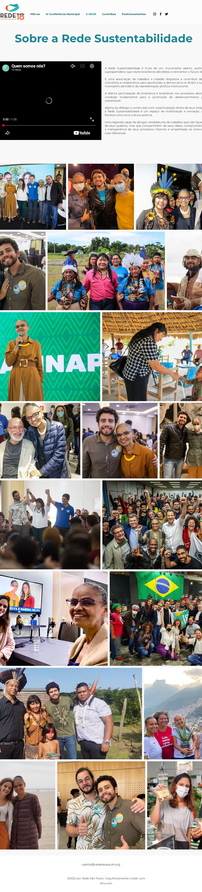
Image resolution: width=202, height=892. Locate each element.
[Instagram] (155, 14)
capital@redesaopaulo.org (101, 864)
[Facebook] (161, 14)
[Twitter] (166, 14)
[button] (63, 14)
